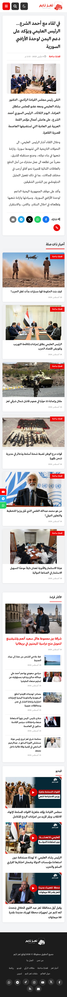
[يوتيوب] (42, 982)
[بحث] (15, 6)
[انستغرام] (34, 982)
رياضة (11, 968)
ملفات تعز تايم (31, 973)
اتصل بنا (29, 960)
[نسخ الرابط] (56, 227)
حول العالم (45, 973)
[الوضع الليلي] (24, 6)
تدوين (19, 973)
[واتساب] (37, 219)
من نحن (40, 960)
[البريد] (13, 219)
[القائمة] (6, 6)
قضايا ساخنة (54, 56)
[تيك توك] (26, 982)
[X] (29, 219)
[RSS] (30, 989)
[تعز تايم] (50, 6)
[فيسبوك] (46, 219)
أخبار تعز (54, 968)
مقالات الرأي (29, 968)
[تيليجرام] (21, 219)
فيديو (19, 968)
